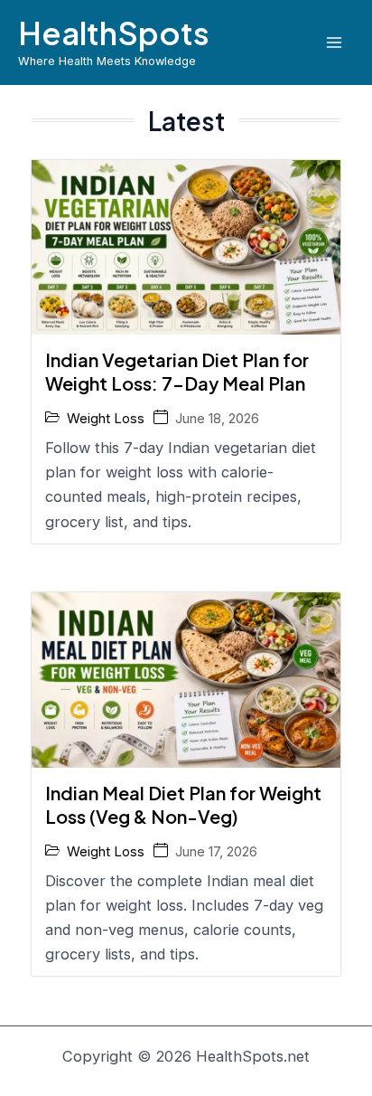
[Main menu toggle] (333, 42)
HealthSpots (113, 32)
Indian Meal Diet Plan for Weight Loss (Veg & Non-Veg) (183, 804)
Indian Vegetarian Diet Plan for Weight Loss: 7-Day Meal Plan (177, 371)
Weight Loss (105, 418)
